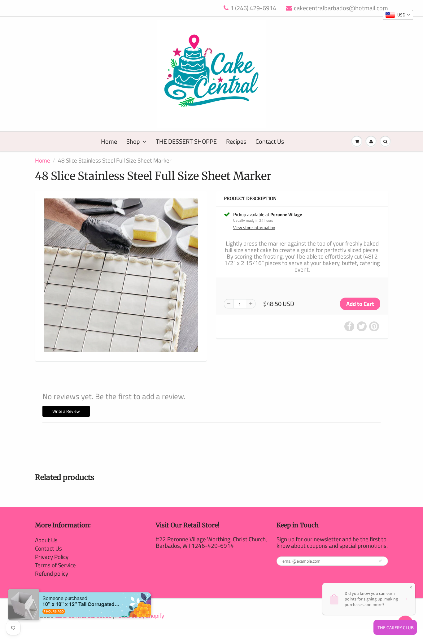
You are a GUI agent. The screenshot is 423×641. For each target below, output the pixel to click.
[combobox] (398, 15)
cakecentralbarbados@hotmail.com (341, 8)
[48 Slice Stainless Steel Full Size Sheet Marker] (121, 275)
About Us (46, 539)
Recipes (236, 141)
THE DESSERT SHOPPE (186, 141)
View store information (254, 228)
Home (109, 141)
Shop (133, 141)
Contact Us (269, 141)
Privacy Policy (51, 556)
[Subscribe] (380, 561)
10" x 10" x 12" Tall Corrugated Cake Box (81, 604)
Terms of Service (55, 564)
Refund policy (51, 573)
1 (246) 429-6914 (253, 8)
